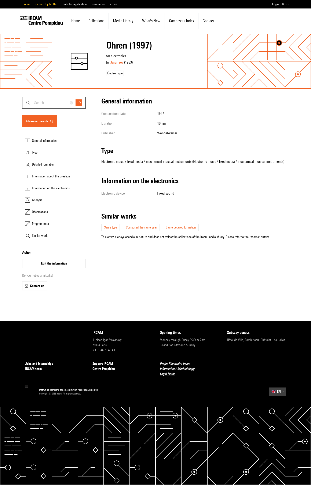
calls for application (75, 4)
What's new (151, 20)
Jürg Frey (116, 62)
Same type (110, 227)
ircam (26, 4)
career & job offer (47, 4)
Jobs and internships (39, 364)
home (75, 20)
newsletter (98, 4)
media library (123, 20)
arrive (113, 4)
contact (208, 20)
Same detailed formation (181, 227)
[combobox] (54, 103)
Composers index (181, 20)
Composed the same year (141, 227)
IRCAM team (33, 369)
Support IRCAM (102, 364)
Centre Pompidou (103, 369)
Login (275, 4)
